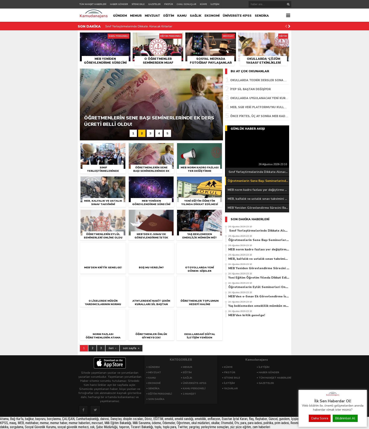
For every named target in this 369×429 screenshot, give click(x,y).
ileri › (112, 348)
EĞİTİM (168, 16)
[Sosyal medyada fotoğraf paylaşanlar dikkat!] (210, 37)
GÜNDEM (120, 16)
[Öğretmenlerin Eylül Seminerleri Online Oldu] (103, 214)
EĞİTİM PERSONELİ (160, 393)
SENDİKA (262, 16)
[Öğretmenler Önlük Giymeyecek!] (151, 314)
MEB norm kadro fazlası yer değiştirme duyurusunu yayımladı (258, 190)
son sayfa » (131, 348)
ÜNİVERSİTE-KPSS (237, 16)
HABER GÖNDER (119, 4)
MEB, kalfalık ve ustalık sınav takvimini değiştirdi (258, 199)
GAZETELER (154, 4)
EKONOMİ (212, 16)
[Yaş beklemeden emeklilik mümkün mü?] (199, 214)
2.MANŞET (189, 393)
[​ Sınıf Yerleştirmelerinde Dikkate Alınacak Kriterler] (103, 147)
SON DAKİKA (156, 399)
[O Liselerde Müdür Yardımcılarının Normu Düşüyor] (103, 280)
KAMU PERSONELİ (194, 388)
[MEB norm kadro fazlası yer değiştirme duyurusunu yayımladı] (199, 147)
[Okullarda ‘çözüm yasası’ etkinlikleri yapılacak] (263, 37)
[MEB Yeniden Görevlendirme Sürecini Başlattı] (105, 37)
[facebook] (83, 410)
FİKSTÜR (168, 4)
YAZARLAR (231, 388)
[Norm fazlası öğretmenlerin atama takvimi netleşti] (103, 314)
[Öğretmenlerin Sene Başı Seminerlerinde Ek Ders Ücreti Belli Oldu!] (151, 147)
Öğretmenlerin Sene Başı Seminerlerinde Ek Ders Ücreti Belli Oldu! (258, 181)
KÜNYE (203, 4)
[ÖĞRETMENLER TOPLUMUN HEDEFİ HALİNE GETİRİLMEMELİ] (199, 280)
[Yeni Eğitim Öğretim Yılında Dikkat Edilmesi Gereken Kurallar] (199, 180)
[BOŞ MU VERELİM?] (151, 247)
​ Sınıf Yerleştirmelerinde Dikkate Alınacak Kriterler (138, 26)
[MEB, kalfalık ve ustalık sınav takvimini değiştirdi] (103, 180)
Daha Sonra (319, 418)
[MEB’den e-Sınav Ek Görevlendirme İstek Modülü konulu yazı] (151, 214)
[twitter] (95, 410)
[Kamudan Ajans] (332, 396)
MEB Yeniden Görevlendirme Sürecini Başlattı (258, 208)
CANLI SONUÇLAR (186, 4)
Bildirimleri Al (345, 418)
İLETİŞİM (215, 4)
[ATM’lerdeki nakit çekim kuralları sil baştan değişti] (151, 280)
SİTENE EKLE (138, 4)
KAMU (182, 16)
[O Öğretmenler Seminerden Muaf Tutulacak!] (158, 37)
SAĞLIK (195, 16)
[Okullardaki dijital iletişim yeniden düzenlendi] (199, 314)
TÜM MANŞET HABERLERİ (92, 4)
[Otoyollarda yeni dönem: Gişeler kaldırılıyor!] (199, 247)
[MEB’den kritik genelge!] (103, 247)
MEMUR (136, 16)
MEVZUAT (152, 16)
